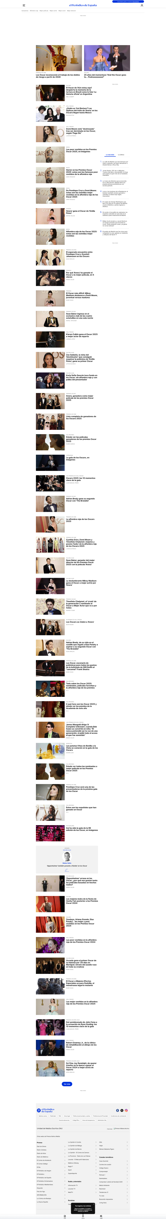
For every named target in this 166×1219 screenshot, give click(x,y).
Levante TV (71, 1189)
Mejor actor (62, 10)
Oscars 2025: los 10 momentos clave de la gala (80, 479)
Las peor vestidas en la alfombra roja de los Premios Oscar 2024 (81, 941)
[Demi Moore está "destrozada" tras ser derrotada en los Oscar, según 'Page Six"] (50, 134)
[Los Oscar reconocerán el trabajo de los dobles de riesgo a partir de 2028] (59, 58)
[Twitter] (121, 1110)
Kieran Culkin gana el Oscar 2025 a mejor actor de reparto (82, 335)
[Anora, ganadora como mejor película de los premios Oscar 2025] (50, 401)
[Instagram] (126, 1110)
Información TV (73, 1185)
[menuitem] (65, 1217)
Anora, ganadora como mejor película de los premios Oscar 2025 (80, 398)
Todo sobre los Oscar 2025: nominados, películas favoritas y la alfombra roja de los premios (81, 685)
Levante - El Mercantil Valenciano (78, 1159)
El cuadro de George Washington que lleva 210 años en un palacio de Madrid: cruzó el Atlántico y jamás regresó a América (115, 204)
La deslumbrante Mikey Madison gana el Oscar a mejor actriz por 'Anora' (81, 583)
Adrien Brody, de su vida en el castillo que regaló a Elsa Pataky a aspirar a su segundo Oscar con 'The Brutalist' (82, 645)
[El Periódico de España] (45, 1110)
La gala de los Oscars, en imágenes (77, 458)
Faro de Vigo (41, 1191)
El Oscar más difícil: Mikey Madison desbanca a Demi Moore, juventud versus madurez (82, 295)
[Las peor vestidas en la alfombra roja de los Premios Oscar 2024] (50, 945)
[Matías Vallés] (67, 856)
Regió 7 (70, 1166)
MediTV (70, 1192)
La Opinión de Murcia (74, 1149)
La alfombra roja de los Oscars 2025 (80, 520)
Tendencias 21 (103, 1192)
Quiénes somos (43, 1116)
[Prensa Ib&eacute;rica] (121, 1128)
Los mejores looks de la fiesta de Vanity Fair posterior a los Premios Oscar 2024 (82, 901)
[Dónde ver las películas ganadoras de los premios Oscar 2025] (50, 442)
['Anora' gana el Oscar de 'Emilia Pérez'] (50, 216)
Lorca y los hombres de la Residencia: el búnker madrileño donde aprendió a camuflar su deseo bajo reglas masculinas (115, 194)
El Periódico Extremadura (45, 1181)
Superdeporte (72, 1173)
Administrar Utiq (102, 1120)
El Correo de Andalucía (44, 1160)
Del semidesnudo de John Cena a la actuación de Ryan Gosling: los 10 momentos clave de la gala (81, 1024)
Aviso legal (67, 1116)
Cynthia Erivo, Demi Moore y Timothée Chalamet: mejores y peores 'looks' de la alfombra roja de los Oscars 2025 (81, 543)
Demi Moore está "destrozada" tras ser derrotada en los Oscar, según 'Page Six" (81, 131)
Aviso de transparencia (88, 1120)
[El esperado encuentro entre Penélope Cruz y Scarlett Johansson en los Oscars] (50, 257)
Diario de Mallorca (42, 1157)
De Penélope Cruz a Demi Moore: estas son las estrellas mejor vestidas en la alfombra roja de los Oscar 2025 (82, 193)
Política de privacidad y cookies (81, 1116)
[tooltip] (83, 1208)
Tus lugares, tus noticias (83, 1206)
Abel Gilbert (70, 96)
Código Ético (76, 1120)
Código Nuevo (103, 1168)
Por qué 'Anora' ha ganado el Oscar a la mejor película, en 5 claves (80, 275)
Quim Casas (69, 300)
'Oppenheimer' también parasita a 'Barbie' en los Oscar (67, 866)
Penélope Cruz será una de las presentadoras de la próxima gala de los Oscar (81, 789)
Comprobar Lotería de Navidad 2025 (110, 1182)
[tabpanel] (115, 199)
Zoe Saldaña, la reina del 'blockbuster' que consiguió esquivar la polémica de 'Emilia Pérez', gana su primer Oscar (80, 358)
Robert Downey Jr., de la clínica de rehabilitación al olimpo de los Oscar (81, 1045)
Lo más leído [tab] (110, 154)
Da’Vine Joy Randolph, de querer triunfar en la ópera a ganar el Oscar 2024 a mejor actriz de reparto (81, 1066)
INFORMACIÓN (41, 1195)
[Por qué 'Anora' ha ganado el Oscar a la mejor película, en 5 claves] (50, 278)
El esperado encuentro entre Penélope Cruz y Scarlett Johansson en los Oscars (79, 254)
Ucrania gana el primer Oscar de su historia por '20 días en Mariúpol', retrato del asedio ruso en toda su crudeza (81, 963)
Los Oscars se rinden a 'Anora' (80, 622)
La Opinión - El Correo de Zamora (78, 1152)
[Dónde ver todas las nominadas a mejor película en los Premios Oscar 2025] (50, 771)
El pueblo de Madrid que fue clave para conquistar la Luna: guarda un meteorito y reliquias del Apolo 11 (115, 233)
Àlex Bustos (70, 115)
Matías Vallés (70, 216)
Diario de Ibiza (41, 1153)
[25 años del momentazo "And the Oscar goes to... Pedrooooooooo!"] (107, 58)
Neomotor (102, 1189)
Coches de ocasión (105, 1164)
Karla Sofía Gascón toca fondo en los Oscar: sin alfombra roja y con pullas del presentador (81, 377)
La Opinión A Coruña (74, 1142)
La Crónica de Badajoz (44, 1198)
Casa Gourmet (103, 1161)
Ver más (67, 1084)
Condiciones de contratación (118, 1116)
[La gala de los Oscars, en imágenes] (50, 463)
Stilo (100, 1142)
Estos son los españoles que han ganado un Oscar (81, 808)
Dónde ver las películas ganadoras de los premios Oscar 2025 (81, 439)
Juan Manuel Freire (72, 1029)
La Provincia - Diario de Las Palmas (79, 1156)
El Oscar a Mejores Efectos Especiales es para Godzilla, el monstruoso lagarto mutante (80, 983)
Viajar (101, 1145)
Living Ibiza (102, 1202)
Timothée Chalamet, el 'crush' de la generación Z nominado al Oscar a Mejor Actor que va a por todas (81, 604)
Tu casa (101, 1196)
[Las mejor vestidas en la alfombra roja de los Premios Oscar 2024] (50, 1007)
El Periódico (40, 1174)
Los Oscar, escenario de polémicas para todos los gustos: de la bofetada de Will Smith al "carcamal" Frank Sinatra (81, 666)
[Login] (142, 5)
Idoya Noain (69, 624)
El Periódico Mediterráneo (45, 1184)
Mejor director (71, 10)
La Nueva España (42, 1202)
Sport (70, 1170)
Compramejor (103, 1171)
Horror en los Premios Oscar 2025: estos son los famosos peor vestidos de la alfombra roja (82, 172)
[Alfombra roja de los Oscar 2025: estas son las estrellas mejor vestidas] (50, 237)
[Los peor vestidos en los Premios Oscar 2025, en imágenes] (50, 155)
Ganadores (25, 10)
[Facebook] (117, 1110)
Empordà (40, 1188)
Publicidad (53, 1116)
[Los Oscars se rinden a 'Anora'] (50, 627)
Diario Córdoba (41, 1150)
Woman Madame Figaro (106, 1149)
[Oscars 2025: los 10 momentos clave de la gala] (50, 483)
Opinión (67, 849)
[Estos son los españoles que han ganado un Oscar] (50, 813)
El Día (38, 1167)
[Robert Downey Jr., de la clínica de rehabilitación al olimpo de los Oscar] (50, 1048)
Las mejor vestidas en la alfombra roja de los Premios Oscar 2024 (82, 1002)
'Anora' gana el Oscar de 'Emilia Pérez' (80, 212)
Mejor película (44, 10)
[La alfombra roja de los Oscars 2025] (50, 524)
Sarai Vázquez (70, 177)
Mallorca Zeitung (73, 1163)
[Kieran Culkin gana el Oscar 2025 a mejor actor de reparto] (50, 339)
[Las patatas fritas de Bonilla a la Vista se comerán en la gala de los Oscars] (50, 751)
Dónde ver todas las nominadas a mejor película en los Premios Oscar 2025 (81, 768)
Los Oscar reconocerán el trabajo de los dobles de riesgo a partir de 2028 (58, 76)
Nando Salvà (70, 279)
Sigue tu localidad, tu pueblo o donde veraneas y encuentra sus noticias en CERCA (83, 1210)
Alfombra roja (34, 10)
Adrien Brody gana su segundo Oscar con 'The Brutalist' (80, 499)
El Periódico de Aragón (44, 1170)
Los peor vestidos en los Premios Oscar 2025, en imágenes (81, 150)
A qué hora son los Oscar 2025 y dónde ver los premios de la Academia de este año (81, 706)
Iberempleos (103, 1178)
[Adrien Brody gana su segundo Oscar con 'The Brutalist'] (50, 504)
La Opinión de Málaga (75, 1145)
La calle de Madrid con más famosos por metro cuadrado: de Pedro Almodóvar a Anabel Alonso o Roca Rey (115, 163)
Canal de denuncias (64, 1120)
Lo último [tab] (121, 154)
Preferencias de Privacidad (100, 1116)
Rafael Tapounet (71, 320)
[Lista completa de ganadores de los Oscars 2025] (50, 422)
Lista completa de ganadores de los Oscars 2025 (81, 417)
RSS (60, 1116)
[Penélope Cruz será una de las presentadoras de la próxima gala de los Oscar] (50, 792)
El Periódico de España (44, 1177)
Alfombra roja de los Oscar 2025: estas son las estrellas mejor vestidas (81, 233)
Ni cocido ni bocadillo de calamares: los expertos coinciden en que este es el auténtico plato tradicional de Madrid (115, 213)
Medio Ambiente (104, 1185)
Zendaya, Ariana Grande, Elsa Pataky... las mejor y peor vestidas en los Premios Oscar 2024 (80, 922)
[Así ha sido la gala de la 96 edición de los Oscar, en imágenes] (50, 833)
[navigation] (83, 1216)
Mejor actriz (53, 10)
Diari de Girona (41, 1146)
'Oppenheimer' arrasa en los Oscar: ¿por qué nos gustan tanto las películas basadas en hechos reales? (81, 881)
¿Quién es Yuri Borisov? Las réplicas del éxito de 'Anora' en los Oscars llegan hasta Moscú (82, 110)
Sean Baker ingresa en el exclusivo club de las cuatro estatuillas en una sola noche (79, 316)
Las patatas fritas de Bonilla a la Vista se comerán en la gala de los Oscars (82, 748)
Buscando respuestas (106, 1199)
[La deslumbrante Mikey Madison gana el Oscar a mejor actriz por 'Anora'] (50, 586)
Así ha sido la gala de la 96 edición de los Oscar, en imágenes (82, 829)
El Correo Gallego (42, 1164)
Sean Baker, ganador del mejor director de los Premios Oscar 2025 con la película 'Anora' (80, 562)
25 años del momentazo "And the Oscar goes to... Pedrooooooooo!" (105, 76)
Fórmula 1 (102, 1175)
